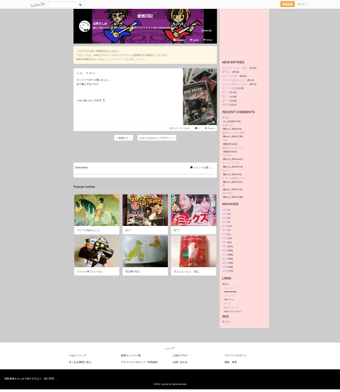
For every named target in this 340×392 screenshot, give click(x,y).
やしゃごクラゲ (231, 162)
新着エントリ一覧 (131, 355)
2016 (225, 234)
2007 (225, 270)
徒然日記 (145, 15)
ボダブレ (227, 155)
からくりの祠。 (231, 76)
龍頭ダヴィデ (231, 307)
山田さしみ (100, 23)
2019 (225, 221)
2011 (225, 254)
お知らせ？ (228, 125)
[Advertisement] (145, 151)
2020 (225, 217)
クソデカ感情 (229, 88)
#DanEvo (227, 193)
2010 (225, 258)
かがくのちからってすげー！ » (157, 138)
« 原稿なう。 (123, 138)
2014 (225, 242)
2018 (225, 226)
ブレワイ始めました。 (234, 80)
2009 (225, 262)
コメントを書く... (203, 167)
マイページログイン (236, 355)
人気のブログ (180, 355)
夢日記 (226, 104)
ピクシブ (229, 295)
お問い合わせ (180, 362)
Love (195, 40)
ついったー (230, 287)
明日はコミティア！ (233, 147)
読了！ (226, 92)
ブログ (227, 303)
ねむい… (227, 170)
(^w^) (225, 140)
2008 (225, 266)
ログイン (302, 4)
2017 (225, 230)
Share (209, 39)
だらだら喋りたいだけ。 (236, 84)
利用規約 (153, 362)
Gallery (180, 40)
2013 (225, 246)
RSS (227, 321)
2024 (225, 209)
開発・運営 (231, 362)
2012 (225, 250)
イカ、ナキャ (85, 73)
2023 (225, 213)
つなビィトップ (77, 355)
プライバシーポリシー (133, 362)
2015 (225, 238)
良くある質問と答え (80, 362)
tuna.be (169, 348)
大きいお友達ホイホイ (234, 178)
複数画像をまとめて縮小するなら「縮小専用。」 (31, 378)
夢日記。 (227, 71)
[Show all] (206, 30)
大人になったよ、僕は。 (236, 67)
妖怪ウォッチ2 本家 (233, 132)
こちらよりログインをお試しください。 (126, 59)
